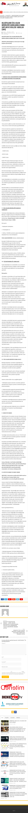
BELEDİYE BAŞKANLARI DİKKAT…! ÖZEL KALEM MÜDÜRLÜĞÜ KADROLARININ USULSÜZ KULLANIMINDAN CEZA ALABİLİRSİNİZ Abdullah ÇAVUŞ (10, 624)
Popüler (7, 717)
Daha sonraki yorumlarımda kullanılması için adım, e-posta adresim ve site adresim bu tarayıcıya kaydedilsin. (13, 673)
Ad (3, 657)
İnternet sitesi (5, 666)
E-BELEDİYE (8, 15)
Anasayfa (2, 15)
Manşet (9, 33)
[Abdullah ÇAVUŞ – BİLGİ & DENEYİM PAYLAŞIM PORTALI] (14, 4)
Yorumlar (12, 717)
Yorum (3, 643)
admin (4, 32)
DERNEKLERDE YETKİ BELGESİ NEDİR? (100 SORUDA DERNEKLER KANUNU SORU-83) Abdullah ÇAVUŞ (17, 787)
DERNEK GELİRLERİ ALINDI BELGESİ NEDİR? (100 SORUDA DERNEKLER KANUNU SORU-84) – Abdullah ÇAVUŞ (17, 780)
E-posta (4, 662)
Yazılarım (13, 33)
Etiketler (18, 717)
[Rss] (12, 712)
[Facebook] (15, 712)
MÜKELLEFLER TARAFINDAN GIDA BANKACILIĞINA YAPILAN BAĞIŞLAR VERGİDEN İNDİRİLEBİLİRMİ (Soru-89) (17, 738)
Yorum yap (20, 33)
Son (2, 717)
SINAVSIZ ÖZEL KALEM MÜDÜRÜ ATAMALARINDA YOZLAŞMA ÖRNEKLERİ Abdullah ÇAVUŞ (18, 632)
